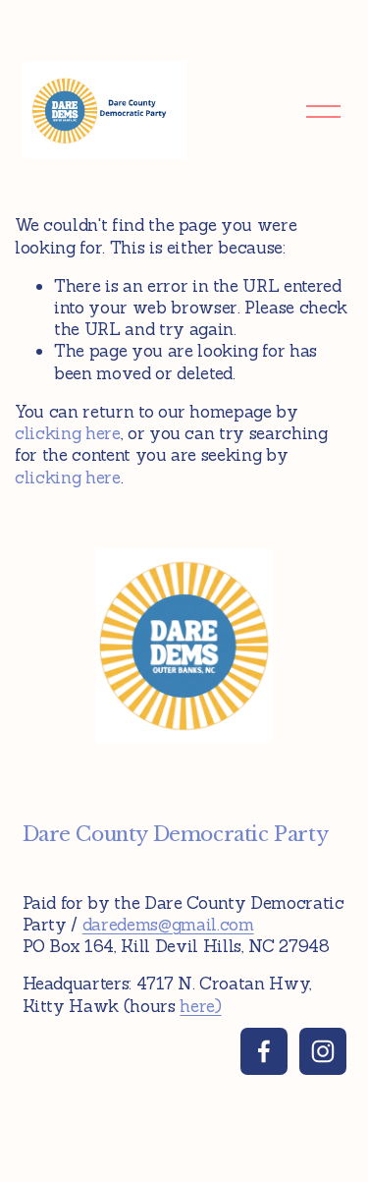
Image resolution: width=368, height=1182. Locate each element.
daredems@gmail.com (168, 924)
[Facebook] (264, 1051)
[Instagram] (322, 1051)
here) (200, 1006)
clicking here (68, 433)
